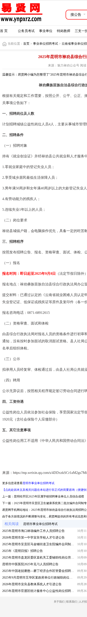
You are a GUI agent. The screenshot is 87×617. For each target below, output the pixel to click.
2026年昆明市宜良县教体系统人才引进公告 (32, 584)
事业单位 (45, 31)
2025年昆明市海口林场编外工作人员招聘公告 (33, 531)
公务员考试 (26, 31)
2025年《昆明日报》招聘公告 (22, 551)
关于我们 (59, 601)
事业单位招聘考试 (45, 43)
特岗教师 (63, 31)
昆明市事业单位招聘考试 (38, 483)
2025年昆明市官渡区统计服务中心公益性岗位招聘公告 (39, 591)
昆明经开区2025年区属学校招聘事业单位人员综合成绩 (49, 496)
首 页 (4, 31)
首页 (26, 43)
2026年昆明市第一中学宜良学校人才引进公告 (33, 537)
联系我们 (71, 601)
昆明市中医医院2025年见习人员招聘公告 (30, 564)
